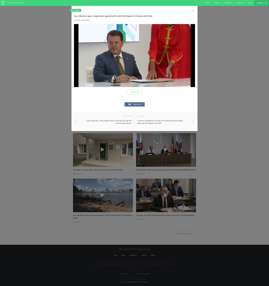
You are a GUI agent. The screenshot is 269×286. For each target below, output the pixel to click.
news (217, 3)
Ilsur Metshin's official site (16, 3)
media (239, 3)
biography (227, 3)
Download (134, 92)
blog (207, 3)
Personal (260, 3)
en (249, 3)
